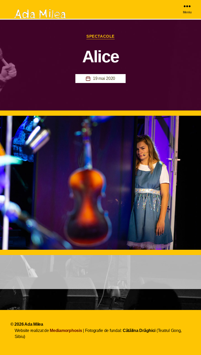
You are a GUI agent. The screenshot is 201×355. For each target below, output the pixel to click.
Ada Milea (33, 324)
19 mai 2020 (104, 78)
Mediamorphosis (66, 330)
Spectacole (100, 36)
